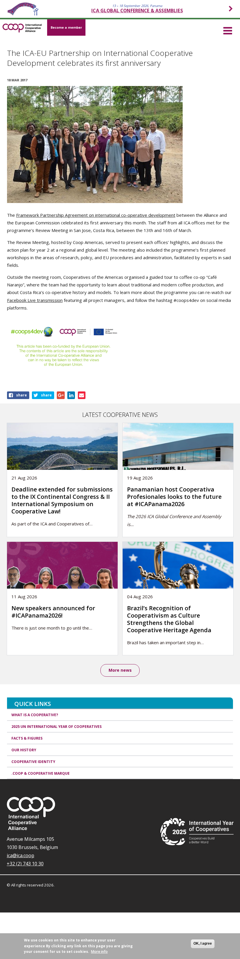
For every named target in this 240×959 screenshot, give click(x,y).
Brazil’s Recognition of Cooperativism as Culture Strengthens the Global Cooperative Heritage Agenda (169, 619)
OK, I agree (202, 943)
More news (120, 670)
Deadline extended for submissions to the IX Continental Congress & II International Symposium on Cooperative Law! (62, 500)
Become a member (66, 27)
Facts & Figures (26, 738)
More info (99, 951)
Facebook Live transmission (35, 300)
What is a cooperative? (34, 714)
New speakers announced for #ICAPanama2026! (53, 611)
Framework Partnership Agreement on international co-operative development (95, 215)
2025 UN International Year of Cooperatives (56, 726)
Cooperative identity (33, 761)
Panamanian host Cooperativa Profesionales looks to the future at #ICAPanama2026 (174, 496)
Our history (23, 749)
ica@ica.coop (20, 855)
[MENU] (227, 29)
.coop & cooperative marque (40, 773)
